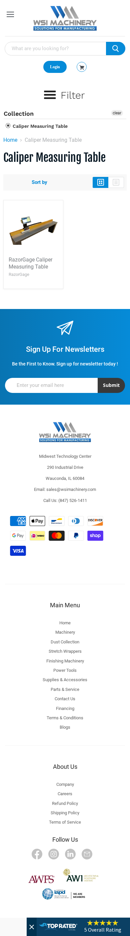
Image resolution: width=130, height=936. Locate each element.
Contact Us (65, 698)
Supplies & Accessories (65, 679)
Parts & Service (65, 689)
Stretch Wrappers (65, 651)
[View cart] (81, 67)
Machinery (65, 632)
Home (10, 140)
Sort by (39, 182)
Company (65, 784)
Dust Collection (65, 641)
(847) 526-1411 (72, 500)
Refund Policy (65, 803)
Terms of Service (65, 822)
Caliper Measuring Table (39, 126)
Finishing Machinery (65, 660)
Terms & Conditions (65, 717)
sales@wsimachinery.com (71, 489)
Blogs (65, 727)
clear (117, 113)
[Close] (32, 927)
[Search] (115, 48)
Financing (65, 708)
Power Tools (65, 670)
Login (55, 67)
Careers (65, 793)
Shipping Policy (65, 812)
